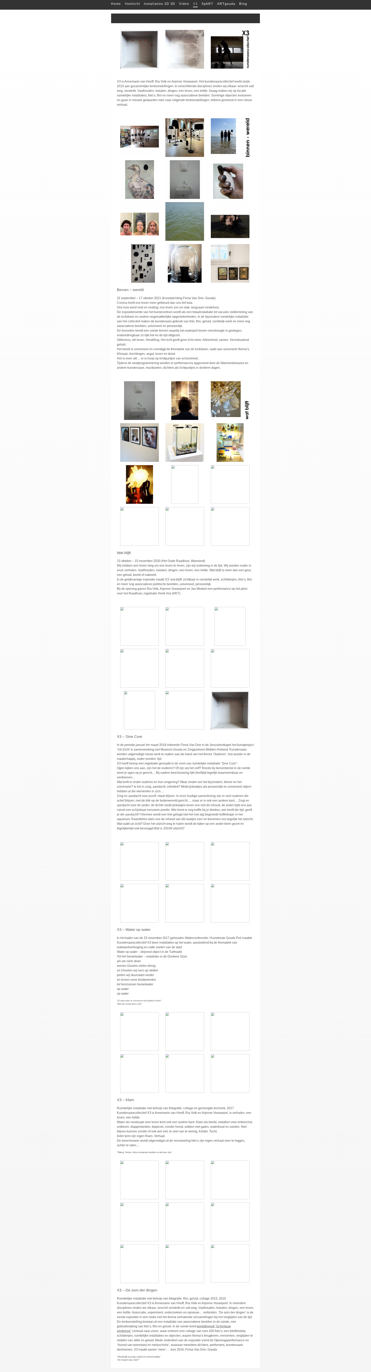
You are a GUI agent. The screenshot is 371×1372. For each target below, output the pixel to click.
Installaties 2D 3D (159, 3)
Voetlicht (132, 3)
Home (116, 3)
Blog (243, 3)
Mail (114, 11)
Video (184, 3)
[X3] (139, 418)
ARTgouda (226, 3)
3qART (207, 3)
